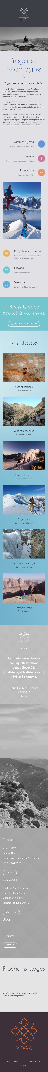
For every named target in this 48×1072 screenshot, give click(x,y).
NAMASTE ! (9, 936)
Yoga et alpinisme (24, 475)
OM (8, 1062)
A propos (16, 1062)
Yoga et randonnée (24, 431)
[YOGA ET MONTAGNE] (24, 1034)
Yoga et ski (24, 519)
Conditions (35, 1062)
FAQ (25, 1062)
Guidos (24, 1066)
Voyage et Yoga (24, 607)
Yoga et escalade (24, 387)
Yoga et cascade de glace (24, 563)
